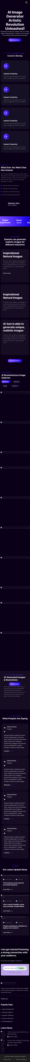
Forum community (7, 1018)
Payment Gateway (7, 1015)
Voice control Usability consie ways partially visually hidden (13, 905)
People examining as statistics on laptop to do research (15, 927)
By (5, 879)
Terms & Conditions (21, 1059)
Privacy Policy (7, 1059)
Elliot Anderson (9, 879)
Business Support (7, 1012)
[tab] (6, 381)
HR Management (7, 1021)
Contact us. (19, 961)
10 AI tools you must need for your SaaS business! (13, 884)
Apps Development (8, 1009)
